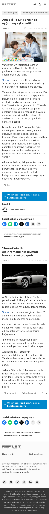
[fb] (4, 224)
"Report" (6, 312)
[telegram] (16, 224)
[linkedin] (27, 224)
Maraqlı (6, 28)
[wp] (10, 224)
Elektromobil (10, 393)
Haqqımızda (8, 454)
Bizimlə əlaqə (36, 454)
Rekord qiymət (29, 393)
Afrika (7, 185)
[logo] (9, 4)
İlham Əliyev (10, 12)
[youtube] (37, 482)
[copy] (38, 224)
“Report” (6, 80)
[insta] (11, 482)
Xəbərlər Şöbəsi (17, 210)
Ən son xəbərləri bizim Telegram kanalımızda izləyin (23, 196)
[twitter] (21, 224)
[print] (33, 224)
